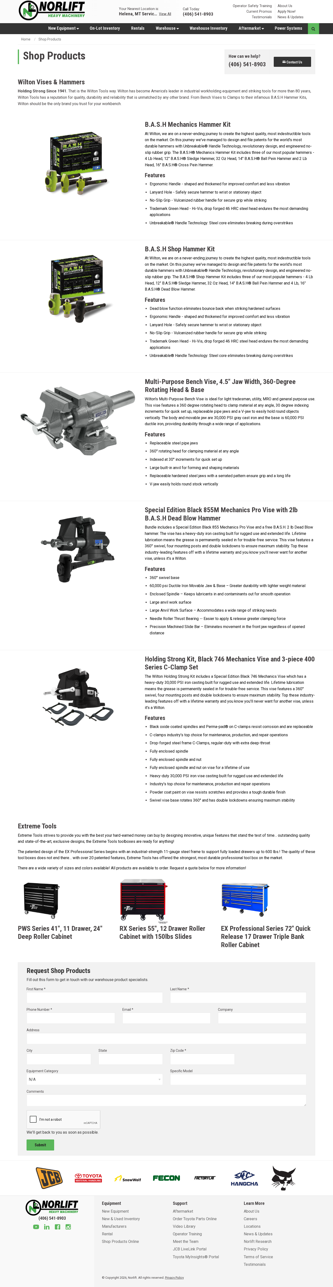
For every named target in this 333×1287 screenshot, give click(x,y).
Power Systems (288, 28)
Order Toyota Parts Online (195, 1219)
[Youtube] (36, 1227)
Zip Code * (178, 1050)
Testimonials (262, 17)
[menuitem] (63, 28)
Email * (127, 1010)
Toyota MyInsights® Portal (196, 1257)
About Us (285, 6)
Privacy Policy (256, 1249)
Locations (252, 1226)
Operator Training (187, 1234)
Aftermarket (250, 28)
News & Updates (291, 17)
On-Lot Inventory (105, 28)
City (29, 1050)
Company (225, 1010)
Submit (40, 1145)
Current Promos (259, 12)
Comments (35, 1091)
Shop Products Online (120, 1241)
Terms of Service (258, 1257)
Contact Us (294, 62)
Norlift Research (258, 1241)
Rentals (138, 28)
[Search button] (313, 28)
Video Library (184, 1226)
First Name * (36, 989)
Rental (107, 1234)
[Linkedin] (47, 1227)
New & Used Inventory (121, 1219)
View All (165, 13)
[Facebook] (57, 1227)
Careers (250, 1219)
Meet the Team (185, 1241)
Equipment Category (42, 1071)
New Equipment (62, 28)
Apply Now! (286, 12)
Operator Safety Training (252, 6)
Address (33, 1030)
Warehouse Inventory (208, 28)
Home (25, 39)
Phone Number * (39, 1010)
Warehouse (166, 28)
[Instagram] (68, 1227)
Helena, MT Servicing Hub (138, 13)
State (102, 1050)
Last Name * (179, 989)
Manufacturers (114, 1226)
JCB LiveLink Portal (189, 1249)
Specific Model (181, 1071)
